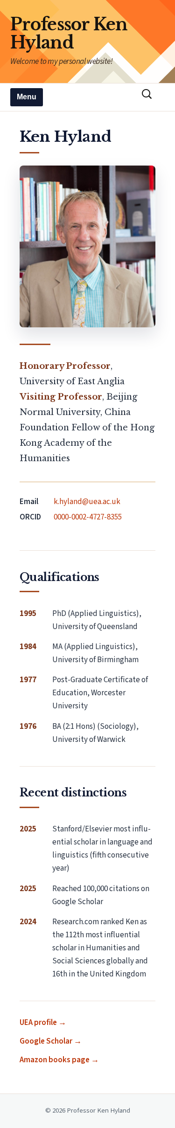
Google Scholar (46, 1041)
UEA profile (38, 1022)
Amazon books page (55, 1060)
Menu (26, 97)
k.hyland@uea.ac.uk (87, 501)
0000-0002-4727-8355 (88, 517)
